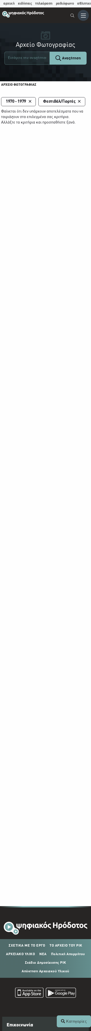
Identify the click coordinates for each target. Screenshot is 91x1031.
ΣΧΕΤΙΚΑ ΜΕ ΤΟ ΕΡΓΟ (27, 945)
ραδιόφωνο (65, 3)
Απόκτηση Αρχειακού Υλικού (45, 971)
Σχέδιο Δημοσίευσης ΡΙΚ (45, 962)
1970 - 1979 (16, 102)
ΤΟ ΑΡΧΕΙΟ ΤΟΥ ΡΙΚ (65, 945)
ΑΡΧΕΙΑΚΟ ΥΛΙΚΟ (20, 954)
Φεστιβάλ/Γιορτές (59, 102)
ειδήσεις (25, 3)
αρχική (9, 3)
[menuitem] (72, 16)
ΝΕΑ (43, 954)
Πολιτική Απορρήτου (68, 954)
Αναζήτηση (71, 58)
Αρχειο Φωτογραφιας (18, 84)
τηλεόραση (44, 3)
